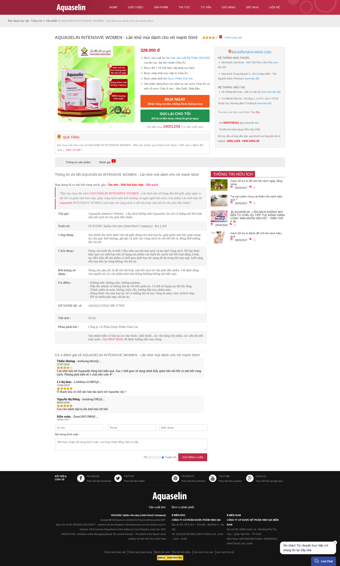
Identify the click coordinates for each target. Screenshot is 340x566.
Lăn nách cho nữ (225, 552)
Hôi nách (152, 184)
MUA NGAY (175, 101)
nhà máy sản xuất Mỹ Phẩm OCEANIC (187, 57)
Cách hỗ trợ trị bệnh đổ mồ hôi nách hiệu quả (256, 235)
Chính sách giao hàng (140, 552)
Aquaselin (65, 202)
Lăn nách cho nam (203, 552)
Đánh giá (105, 162)
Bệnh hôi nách (162, 552)
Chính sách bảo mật (115, 552)
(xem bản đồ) (252, 78)
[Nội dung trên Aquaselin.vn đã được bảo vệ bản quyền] (170, 559)
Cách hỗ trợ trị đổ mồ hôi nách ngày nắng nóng (256, 182)
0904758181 (115, 339)
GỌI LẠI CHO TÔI (175, 116)
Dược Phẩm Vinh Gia (180, 78)
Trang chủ (36, 20)
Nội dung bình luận (67, 434)
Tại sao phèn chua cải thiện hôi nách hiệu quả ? (256, 198)
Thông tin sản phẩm (78, 162)
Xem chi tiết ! (74, 149)
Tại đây (255, 112)
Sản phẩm (52, 20)
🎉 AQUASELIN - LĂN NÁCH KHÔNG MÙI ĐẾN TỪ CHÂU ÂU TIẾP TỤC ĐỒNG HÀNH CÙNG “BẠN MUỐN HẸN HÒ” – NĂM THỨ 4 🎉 (257, 216)
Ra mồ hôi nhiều (182, 552)
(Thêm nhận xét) (233, 37)
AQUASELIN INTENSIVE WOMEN (114, 193)
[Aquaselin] (78, 8)
